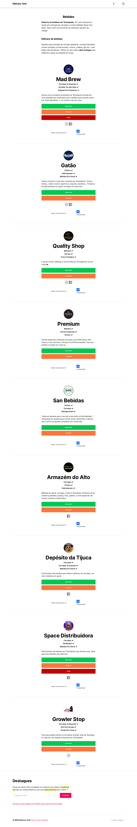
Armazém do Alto (68, 477)
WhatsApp (68, 106)
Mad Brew (68, 79)
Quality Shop (68, 246)
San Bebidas (68, 400)
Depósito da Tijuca (69, 557)
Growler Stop (68, 719)
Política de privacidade (39, 820)
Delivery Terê (19, 4)
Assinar (65, 795)
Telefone (68, 112)
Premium (68, 324)
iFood (68, 117)
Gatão (68, 165)
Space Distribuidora (68, 635)
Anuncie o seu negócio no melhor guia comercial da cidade (37, 804)
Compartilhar (81, 134)
